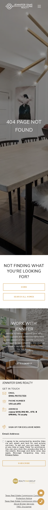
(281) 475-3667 (15, 404)
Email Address (10, 434)
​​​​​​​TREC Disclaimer (24, 507)
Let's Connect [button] (24, 364)
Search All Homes (24, 297)
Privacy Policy (11, 455)
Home (24, 287)
